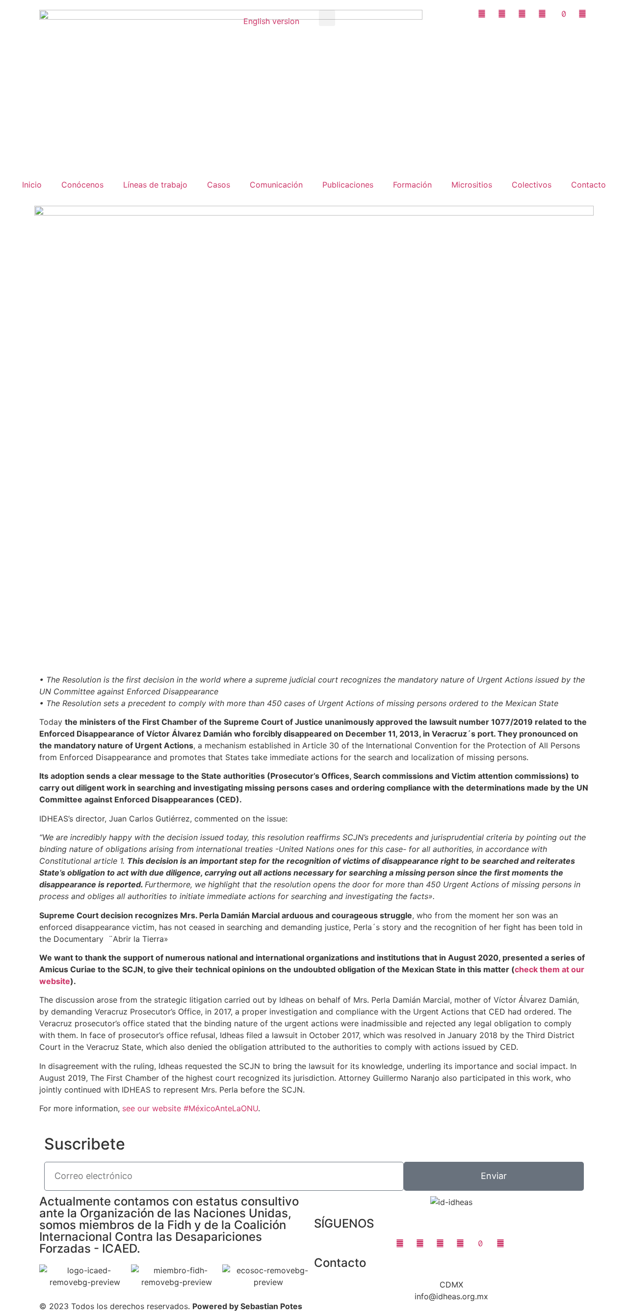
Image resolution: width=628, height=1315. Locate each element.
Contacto (588, 185)
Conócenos (82, 185)
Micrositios (471, 185)
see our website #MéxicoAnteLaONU (190, 1108)
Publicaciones (347, 185)
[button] (327, 18)
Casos (218, 185)
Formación (412, 185)
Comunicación (276, 185)
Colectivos (531, 185)
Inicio (32, 185)
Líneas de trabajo (155, 185)
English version (271, 21)
